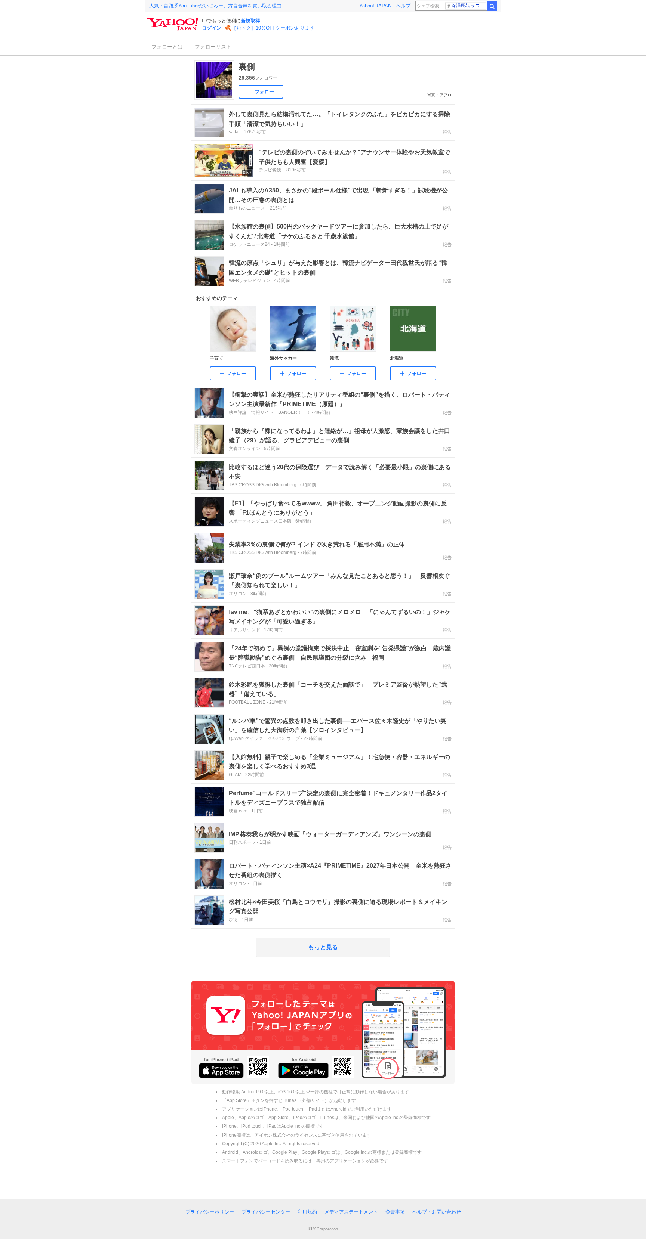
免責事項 (395, 1212)
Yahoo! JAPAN (375, 6)
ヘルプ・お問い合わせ (436, 1212)
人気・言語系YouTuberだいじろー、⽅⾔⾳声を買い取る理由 (215, 6)
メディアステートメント (351, 1212)
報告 (447, 132)
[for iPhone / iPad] (221, 1070)
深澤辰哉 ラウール (469, 5)
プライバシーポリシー (209, 1212)
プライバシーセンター (266, 1212)
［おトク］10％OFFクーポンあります (272, 28)
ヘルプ (403, 6)
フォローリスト (213, 47)
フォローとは (167, 47)
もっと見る (323, 947)
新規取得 (250, 21)
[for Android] (303, 1070)
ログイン (211, 28)
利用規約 (307, 1212)
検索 (492, 6)
